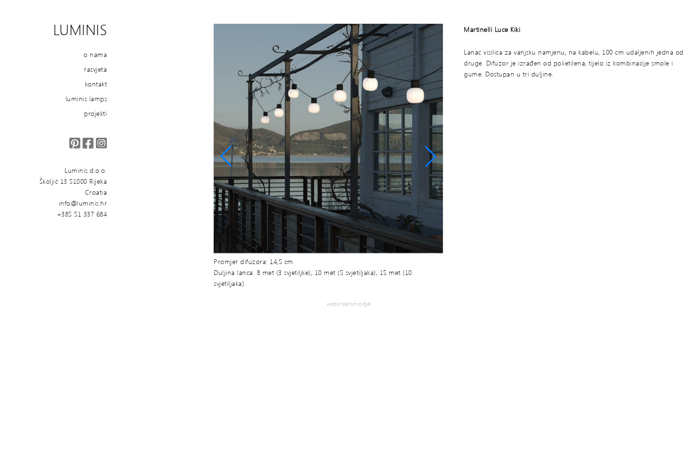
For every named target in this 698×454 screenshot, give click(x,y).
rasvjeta (95, 69)
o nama (95, 54)
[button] (226, 156)
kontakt (96, 83)
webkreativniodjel (349, 303)
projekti (95, 113)
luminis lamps (86, 98)
